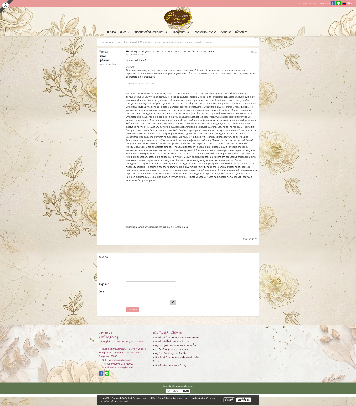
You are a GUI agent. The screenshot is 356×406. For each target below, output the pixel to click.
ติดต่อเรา (225, 32)
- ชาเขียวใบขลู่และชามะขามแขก (171, 349)
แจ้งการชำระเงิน (181, 32)
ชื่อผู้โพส (104, 284)
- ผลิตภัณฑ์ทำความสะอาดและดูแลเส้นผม (176, 337)
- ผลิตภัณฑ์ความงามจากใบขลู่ (169, 365)
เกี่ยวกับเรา (241, 32)
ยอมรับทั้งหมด (244, 399)
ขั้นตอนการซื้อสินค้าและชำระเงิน (151, 32)
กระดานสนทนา (106, 42)
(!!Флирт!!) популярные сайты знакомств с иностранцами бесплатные (175, 42)
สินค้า (123, 32)
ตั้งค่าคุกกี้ (229, 399)
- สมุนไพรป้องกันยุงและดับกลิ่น (169, 353)
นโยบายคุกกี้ (123, 401)
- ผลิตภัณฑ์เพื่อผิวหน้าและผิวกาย (171, 341)
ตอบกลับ (133, 309)
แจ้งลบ (254, 51)
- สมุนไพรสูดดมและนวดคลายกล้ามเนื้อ (174, 345)
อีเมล (102, 291)
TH (348, 3)
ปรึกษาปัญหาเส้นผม (126, 42)
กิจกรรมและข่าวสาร (205, 32)
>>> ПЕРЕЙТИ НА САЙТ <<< (140, 83)
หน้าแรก (111, 32)
